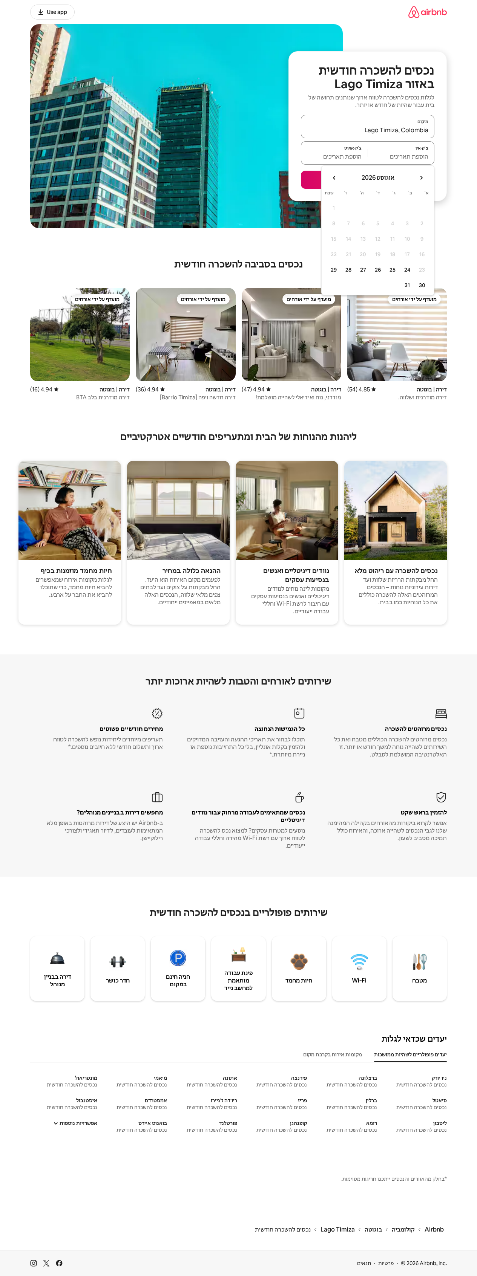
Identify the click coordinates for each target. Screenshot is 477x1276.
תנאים (364, 1263)
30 (422, 285)
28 (348, 269)
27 (363, 269)
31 (407, 285)
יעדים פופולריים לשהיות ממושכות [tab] (410, 1054)
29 (334, 269)
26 (378, 269)
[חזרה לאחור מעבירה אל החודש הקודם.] (421, 178)
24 (407, 269)
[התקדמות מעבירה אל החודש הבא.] (334, 178)
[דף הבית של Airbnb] (427, 12)
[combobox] (367, 129)
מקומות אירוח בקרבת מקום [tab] (332, 1054)
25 (393, 269)
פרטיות (386, 1263)
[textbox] (401, 156)
